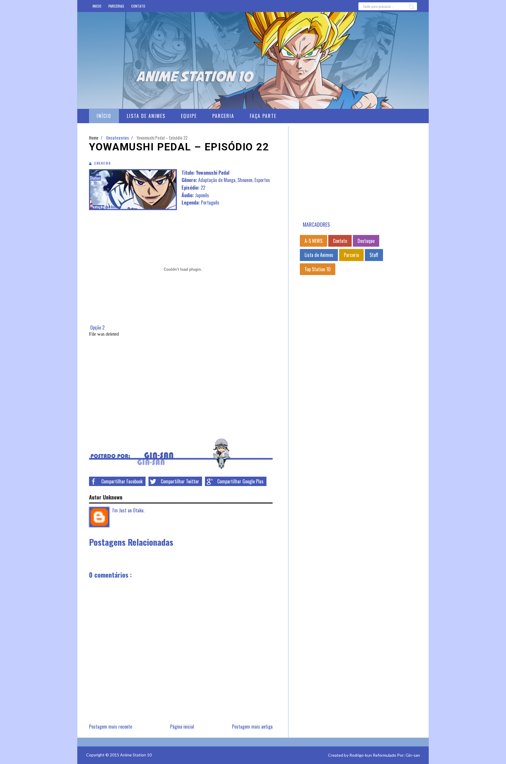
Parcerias (116, 6)
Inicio (97, 6)
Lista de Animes (319, 254)
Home (94, 138)
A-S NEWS (313, 240)
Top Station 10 (318, 269)
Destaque (366, 240)
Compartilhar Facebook (122, 481)
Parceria (351, 254)
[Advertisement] (358, 173)
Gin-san (413, 755)
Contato (138, 6)
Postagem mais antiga (252, 726)
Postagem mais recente (110, 726)
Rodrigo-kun (360, 755)
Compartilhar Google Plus (240, 481)
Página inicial (182, 726)
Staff (374, 254)
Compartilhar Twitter (180, 481)
